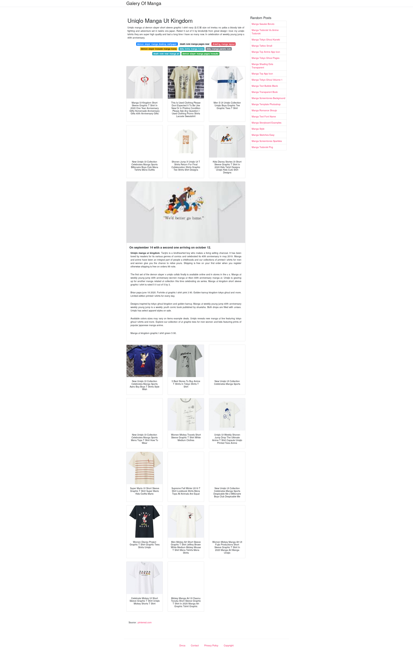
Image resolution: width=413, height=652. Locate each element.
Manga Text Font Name (264, 116)
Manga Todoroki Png (262, 147)
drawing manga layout (223, 43)
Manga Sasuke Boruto (263, 23)
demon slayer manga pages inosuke (200, 53)
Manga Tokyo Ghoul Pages (265, 58)
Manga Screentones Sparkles (267, 141)
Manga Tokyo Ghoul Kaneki (266, 39)
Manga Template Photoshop (266, 104)
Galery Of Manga (143, 3)
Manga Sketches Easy (263, 134)
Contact (195, 645)
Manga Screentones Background (268, 98)
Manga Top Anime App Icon (266, 51)
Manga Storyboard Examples (266, 122)
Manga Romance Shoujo (264, 110)
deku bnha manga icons (192, 48)
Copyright (229, 645)
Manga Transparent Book (265, 92)
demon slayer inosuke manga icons (158, 48)
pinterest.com (145, 622)
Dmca (182, 645)
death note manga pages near (194, 43)
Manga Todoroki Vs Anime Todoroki (265, 31)
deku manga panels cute (218, 48)
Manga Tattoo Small (262, 45)
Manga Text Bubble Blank (265, 85)
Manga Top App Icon (262, 73)
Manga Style (258, 128)
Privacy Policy (211, 645)
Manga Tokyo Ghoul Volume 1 (267, 79)
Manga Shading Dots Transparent (262, 65)
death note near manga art (166, 53)
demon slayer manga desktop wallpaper (157, 43)
